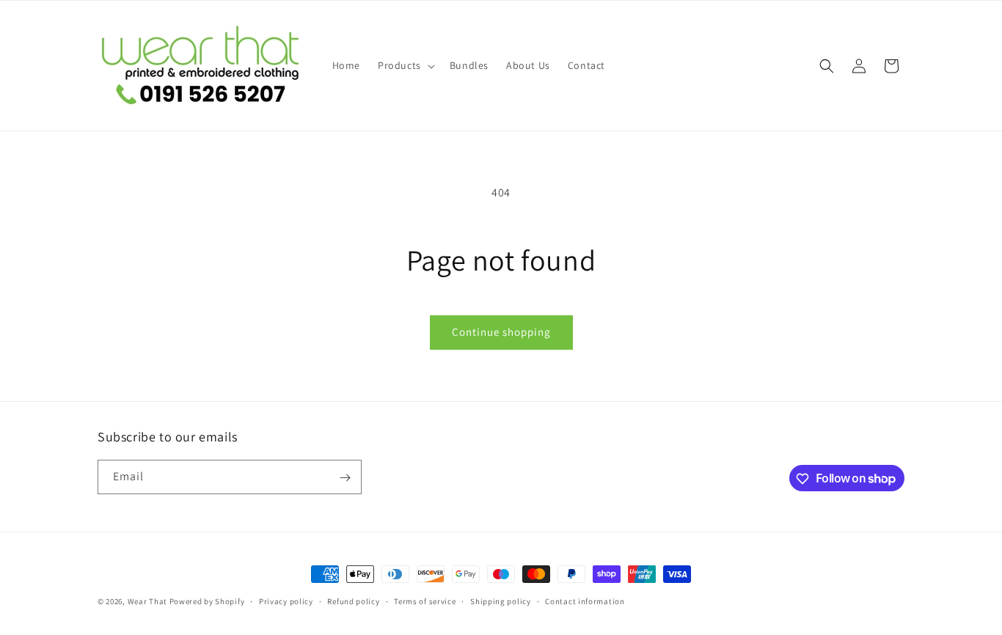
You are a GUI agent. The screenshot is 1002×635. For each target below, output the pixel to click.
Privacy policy (286, 600)
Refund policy (353, 600)
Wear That (147, 601)
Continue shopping (501, 332)
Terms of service (425, 600)
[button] (405, 65)
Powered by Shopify (207, 601)
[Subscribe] (345, 477)
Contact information (584, 600)
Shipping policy (500, 600)
